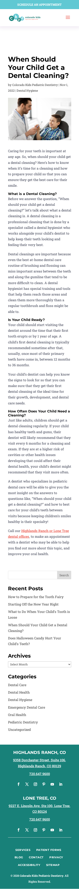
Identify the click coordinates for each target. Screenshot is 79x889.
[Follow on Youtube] (52, 784)
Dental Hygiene (27, 90)
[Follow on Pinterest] (43, 784)
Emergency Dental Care (26, 707)
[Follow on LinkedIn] (60, 784)
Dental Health (19, 692)
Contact (36, 857)
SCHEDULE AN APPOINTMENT (39, 5)
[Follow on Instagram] (35, 784)
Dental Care (17, 685)
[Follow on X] (27, 784)
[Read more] (24, 17)
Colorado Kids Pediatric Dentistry (35, 85)
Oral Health (17, 714)
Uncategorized (19, 729)
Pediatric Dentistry (23, 722)
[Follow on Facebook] (18, 784)
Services (22, 850)
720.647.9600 (39, 773)
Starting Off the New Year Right (33, 604)
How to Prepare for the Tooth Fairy (36, 597)
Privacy (56, 857)
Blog (19, 857)
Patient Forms (48, 850)
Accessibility (29, 865)
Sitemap (53, 865)
